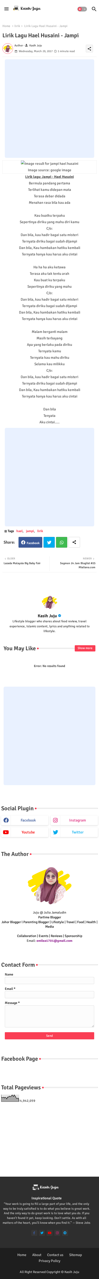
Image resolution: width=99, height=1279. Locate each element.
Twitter (49, 542)
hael (19, 531)
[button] (82, 9)
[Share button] (74, 542)
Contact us (55, 1255)
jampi (30, 531)
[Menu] (6, 9)
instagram (77, 820)
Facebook (33, 543)
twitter (78, 832)
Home (6, 26)
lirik (17, 26)
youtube (28, 832)
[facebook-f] (34, 1233)
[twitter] (42, 1233)
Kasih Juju (47, 615)
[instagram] (57, 1233)
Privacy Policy (49, 1261)
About (36, 1255)
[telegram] (65, 1233)
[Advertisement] (49, 108)
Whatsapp (61, 542)
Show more (85, 648)
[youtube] (50, 1233)
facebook (28, 820)
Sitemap (75, 1255)
